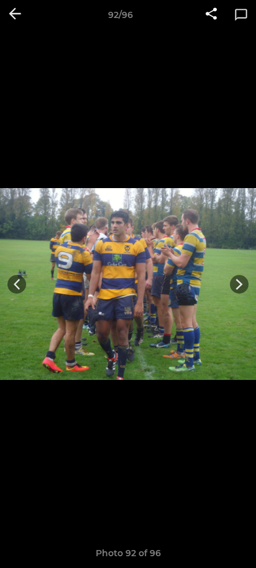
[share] (211, 15)
